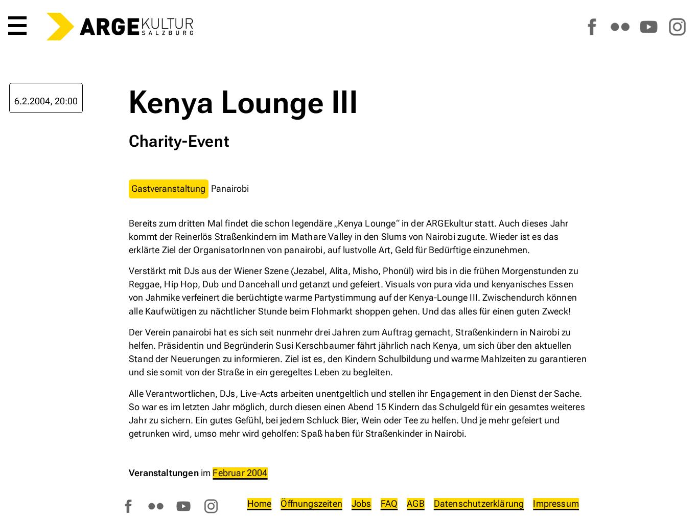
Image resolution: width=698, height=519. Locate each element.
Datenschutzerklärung (479, 503)
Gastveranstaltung (168, 188)
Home (259, 503)
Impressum (556, 503)
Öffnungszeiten (311, 503)
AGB (416, 503)
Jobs (361, 503)
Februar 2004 (240, 472)
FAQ (389, 503)
